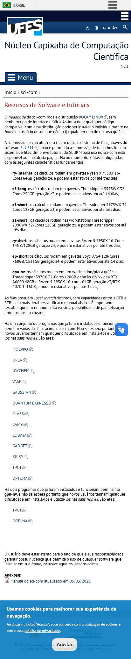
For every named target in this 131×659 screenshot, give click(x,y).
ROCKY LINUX (93, 117)
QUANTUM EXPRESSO (33, 403)
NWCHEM (22, 370)
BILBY (19, 456)
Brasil (19, 5)
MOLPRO (22, 349)
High (96, 28)
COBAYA (21, 435)
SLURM (28, 147)
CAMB (19, 424)
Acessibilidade (88, 28)
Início (10, 92)
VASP (18, 381)
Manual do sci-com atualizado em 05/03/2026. (51, 581)
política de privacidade (42, 630)
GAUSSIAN (23, 392)
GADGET (21, 445)
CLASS (20, 413)
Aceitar (64, 644)
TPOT (18, 467)
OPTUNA (21, 478)
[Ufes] (25, 23)
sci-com (29, 92)
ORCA (19, 360)
